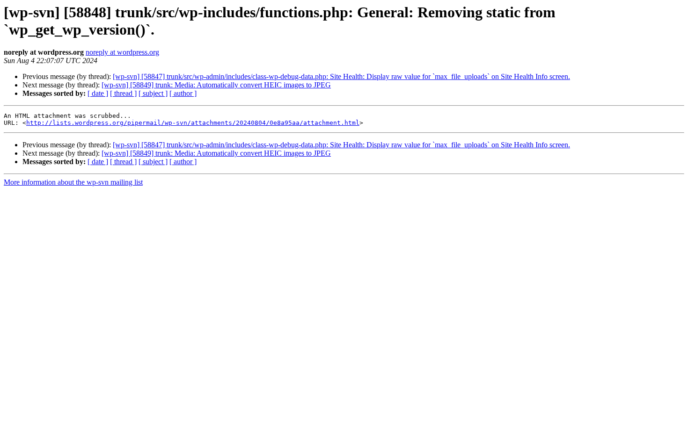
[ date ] (98, 93)
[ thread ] (123, 93)
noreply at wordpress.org (122, 52)
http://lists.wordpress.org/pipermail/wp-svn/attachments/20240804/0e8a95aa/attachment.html (192, 122)
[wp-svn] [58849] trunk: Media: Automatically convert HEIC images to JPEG (216, 85)
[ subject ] (153, 93)
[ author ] (183, 93)
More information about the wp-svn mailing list (73, 182)
